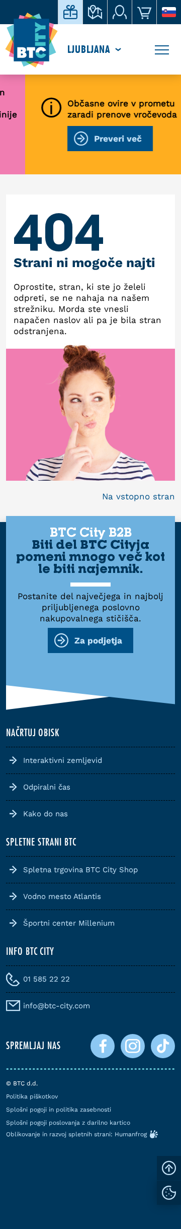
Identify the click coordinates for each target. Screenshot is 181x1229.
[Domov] (31, 40)
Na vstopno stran (138, 496)
